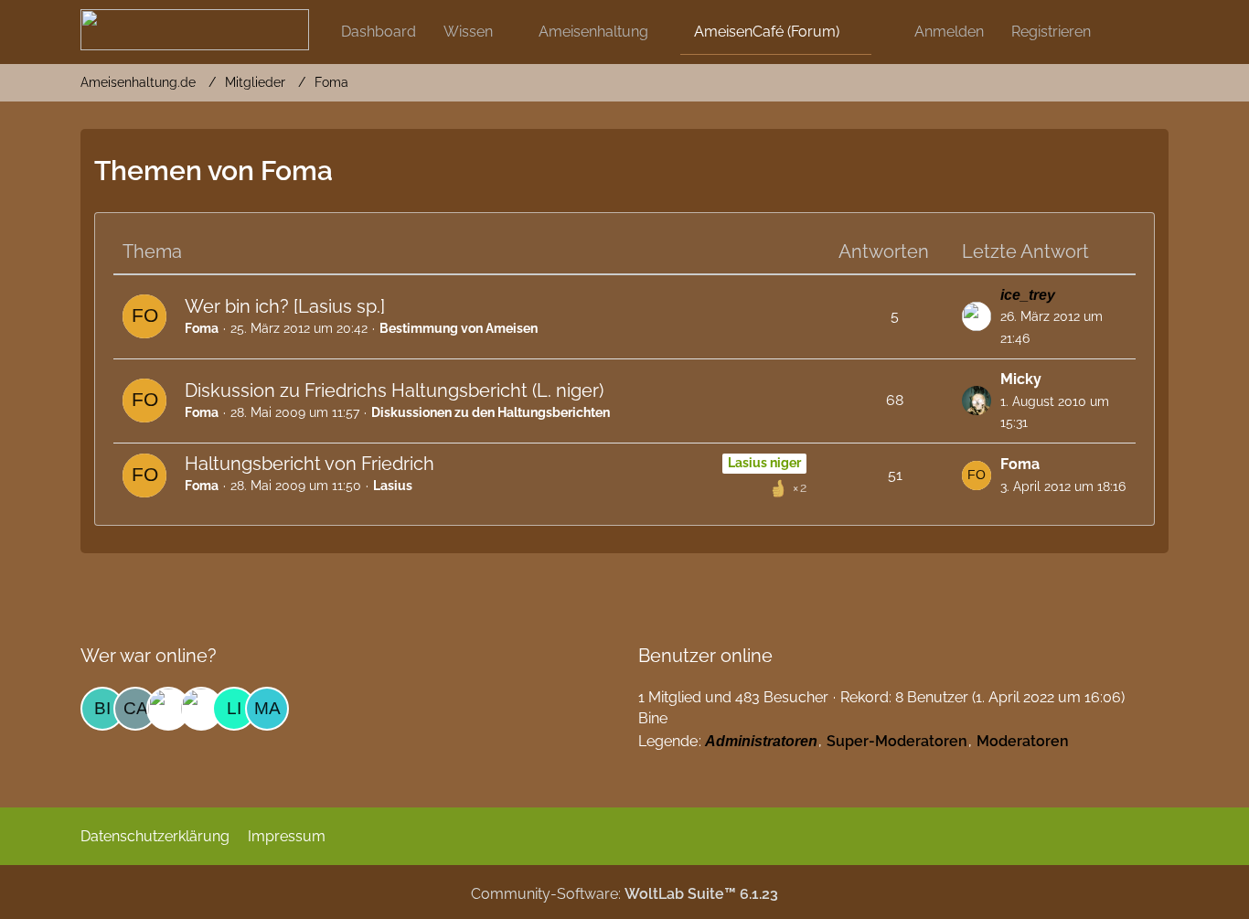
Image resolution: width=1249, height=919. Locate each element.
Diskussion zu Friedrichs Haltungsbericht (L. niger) (394, 390)
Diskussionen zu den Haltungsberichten (490, 412)
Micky (1020, 379)
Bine (652, 718)
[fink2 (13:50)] (168, 709)
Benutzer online (705, 656)
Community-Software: (624, 894)
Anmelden (949, 31)
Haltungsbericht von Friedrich (309, 464)
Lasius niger (764, 462)
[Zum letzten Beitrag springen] (976, 316)
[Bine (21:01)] (102, 709)
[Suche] (1137, 32)
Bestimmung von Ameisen (458, 328)
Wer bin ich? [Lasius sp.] (285, 306)
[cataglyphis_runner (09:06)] (135, 709)
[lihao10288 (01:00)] (234, 709)
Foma (202, 328)
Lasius (392, 485)
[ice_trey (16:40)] (201, 709)
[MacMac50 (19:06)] (267, 709)
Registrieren (1051, 31)
